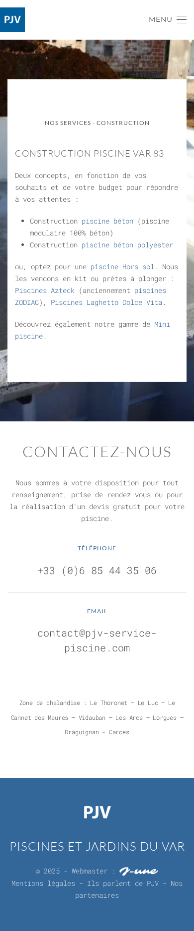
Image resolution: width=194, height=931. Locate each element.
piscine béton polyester (127, 244)
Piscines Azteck (45, 290)
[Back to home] (12, 20)
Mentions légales (43, 883)
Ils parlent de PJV (123, 883)
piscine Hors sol (122, 266)
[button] (168, 20)
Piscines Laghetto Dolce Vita (106, 302)
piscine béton (107, 221)
